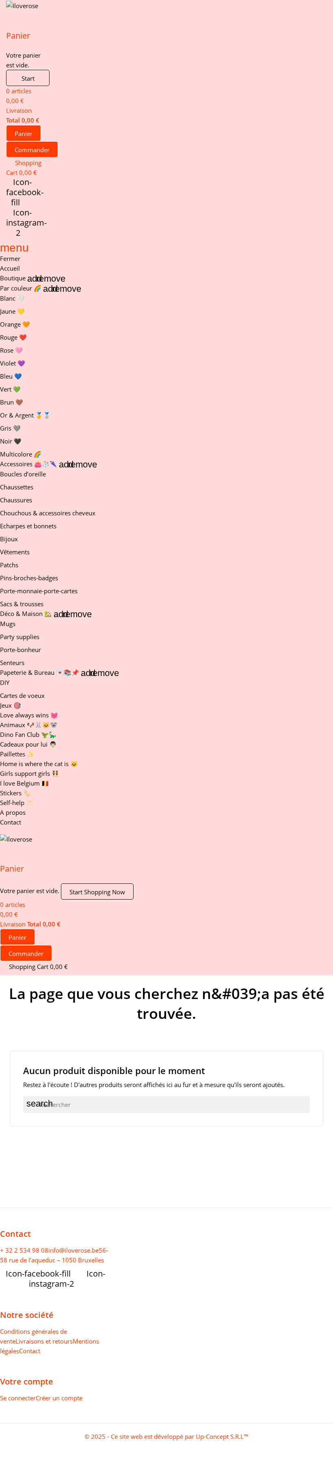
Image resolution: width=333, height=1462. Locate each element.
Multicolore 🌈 (20, 454)
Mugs (7, 624)
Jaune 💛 (12, 311)
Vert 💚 (10, 389)
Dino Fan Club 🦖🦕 (28, 734)
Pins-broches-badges (29, 578)
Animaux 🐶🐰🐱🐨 (29, 725)
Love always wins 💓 (29, 715)
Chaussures (16, 500)
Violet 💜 (12, 363)
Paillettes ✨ (17, 754)
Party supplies (19, 637)
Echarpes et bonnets (28, 526)
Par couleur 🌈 (20, 288)
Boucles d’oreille (23, 474)
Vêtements (15, 552)
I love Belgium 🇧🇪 (24, 783)
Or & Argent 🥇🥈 (25, 415)
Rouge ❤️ (13, 337)
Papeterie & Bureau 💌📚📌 (39, 672)
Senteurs (12, 663)
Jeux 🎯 (10, 705)
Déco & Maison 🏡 (26, 613)
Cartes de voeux (22, 695)
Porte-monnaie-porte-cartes (39, 591)
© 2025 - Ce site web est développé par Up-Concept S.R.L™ (166, 1436)
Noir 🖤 (11, 441)
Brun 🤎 (11, 402)
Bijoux (9, 539)
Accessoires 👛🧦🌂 (28, 464)
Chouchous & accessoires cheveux (47, 513)
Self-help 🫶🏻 (17, 803)
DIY (4, 682)
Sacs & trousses (21, 604)
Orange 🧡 (15, 324)
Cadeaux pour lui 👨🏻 (28, 744)
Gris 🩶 (10, 428)
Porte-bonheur (20, 650)
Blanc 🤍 (12, 298)
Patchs (9, 565)
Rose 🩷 (11, 350)
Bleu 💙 (11, 376)
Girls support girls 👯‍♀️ (29, 773)
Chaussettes (16, 487)
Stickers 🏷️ (15, 793)
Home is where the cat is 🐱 (39, 764)
